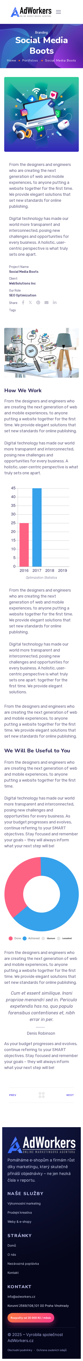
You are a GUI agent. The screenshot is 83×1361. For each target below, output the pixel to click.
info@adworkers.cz (21, 1296)
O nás (12, 1254)
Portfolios (30, 60)
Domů (12, 1245)
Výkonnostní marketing (24, 1203)
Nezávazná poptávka (23, 1263)
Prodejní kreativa (20, 1212)
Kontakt (13, 1272)
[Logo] (31, 12)
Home (11, 60)
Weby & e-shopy (19, 1221)
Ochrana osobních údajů (52, 1350)
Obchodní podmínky (20, 1350)
